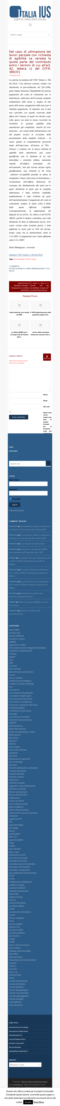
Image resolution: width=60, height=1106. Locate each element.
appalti (12, 656)
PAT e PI (13, 836)
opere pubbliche (16, 806)
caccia (12, 674)
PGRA (12, 845)
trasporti (12, 962)
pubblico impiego (16, 884)
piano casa (14, 851)
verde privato (15, 974)
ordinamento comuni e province (23, 812)
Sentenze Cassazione (16, 1043)
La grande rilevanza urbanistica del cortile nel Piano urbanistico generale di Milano (29, 560)
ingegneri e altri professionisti (22, 785)
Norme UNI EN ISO (18, 794)
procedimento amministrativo (22, 863)
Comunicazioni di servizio (20, 698)
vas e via (13, 971)
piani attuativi (15, 848)
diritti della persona (17, 728)
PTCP (12, 875)
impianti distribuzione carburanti (23, 767)
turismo (12, 965)
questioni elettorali (17, 887)
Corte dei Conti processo (20, 719)
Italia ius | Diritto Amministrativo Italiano (34, 1081)
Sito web (46, 407)
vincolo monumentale (18, 992)
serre (11, 920)
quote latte (13, 893)
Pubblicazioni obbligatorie (20, 881)
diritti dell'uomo (15, 725)
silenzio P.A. (14, 926)
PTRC (12, 878)
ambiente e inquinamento (20, 650)
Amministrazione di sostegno (18, 1027)
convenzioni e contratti (19, 716)
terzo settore (15, 947)
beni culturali (14, 668)
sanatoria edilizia (16, 905)
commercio (14, 689)
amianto (12, 653)
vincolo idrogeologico (18, 989)
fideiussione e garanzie (19, 758)
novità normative (16, 800)
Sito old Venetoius (15, 1047)
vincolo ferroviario (17, 983)
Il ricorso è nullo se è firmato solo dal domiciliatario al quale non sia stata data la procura (39, 286)
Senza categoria (16, 917)
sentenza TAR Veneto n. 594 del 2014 (26, 255)
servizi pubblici (15, 923)
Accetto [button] (28, 1102)
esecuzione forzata (17, 749)
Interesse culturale (17, 788)
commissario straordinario (21, 692)
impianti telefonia (16, 773)
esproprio (13, 752)
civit (11, 686)
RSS (30, 24)
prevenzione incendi (18, 857)
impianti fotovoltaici (17, 770)
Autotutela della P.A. (15, 1035)
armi (11, 659)
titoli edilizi (13, 953)
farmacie (13, 755)
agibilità (21, 268)
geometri (13, 764)
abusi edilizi (14, 629)
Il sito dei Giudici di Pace (17, 1039)
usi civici (13, 968)
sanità (12, 908)
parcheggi (13, 827)
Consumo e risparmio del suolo (23, 704)
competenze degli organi (20, 695)
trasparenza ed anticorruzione (22, 959)
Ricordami (16, 499)
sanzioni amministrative (20, 911)
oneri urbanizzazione (35, 268)
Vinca (11, 977)
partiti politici (14, 833)
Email (45, 401)
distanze (13, 740)
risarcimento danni (17, 902)
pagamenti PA (15, 818)
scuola (12, 914)
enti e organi (14, 746)
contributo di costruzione (20, 710)
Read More (38, 1102)
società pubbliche (17, 932)
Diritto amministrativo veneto (22, 731)
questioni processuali (18, 890)
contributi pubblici (17, 707)
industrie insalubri (17, 782)
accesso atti (14, 632)
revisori (12, 899)
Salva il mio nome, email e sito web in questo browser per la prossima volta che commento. (47, 423)
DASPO (12, 722)
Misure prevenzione (18, 791)
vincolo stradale (16, 998)
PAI (10, 821)
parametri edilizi (16, 824)
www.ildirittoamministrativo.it (18, 1051)
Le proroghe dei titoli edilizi (33, 543)
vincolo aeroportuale (18, 980)
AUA (11, 662)
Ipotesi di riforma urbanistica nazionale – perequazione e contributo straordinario (20, 286)
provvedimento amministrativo (23, 872)
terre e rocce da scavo (19, 944)
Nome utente (14, 480)
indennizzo (14, 779)
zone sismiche (15, 1004)
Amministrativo (19, 259)
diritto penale (15, 734)
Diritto (28, 259)
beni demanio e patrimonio (21, 671)
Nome (45, 395)
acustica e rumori (17, 638)
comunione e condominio (20, 701)
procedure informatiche (19, 866)
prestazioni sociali (17, 854)
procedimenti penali (18, 860)
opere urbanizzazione (19, 809)
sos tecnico (14, 935)
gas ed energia (15, 761)
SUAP (12, 941)
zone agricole (15, 1001)
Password (13, 489)
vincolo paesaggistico (19, 995)
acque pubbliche (16, 635)
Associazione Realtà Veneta (18, 1031)
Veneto (33, 259)
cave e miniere (15, 677)
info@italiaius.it (17, 1084)
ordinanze (13, 815)
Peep (11, 842)
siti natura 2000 (16, 929)
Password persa (16, 510)
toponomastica (15, 956)
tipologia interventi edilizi (20, 950)
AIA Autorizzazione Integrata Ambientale (27, 647)
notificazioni (14, 797)
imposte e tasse (16, 776)
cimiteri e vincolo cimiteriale (21, 683)
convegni (13, 713)
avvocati (13, 665)
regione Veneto (16, 896)
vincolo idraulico (16, 986)
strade (12, 938)
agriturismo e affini (17, 644)
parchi (12, 830)
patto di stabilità (16, 839)
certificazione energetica (20, 680)
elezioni (12, 743)
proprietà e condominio (19, 869)
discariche (13, 737)
